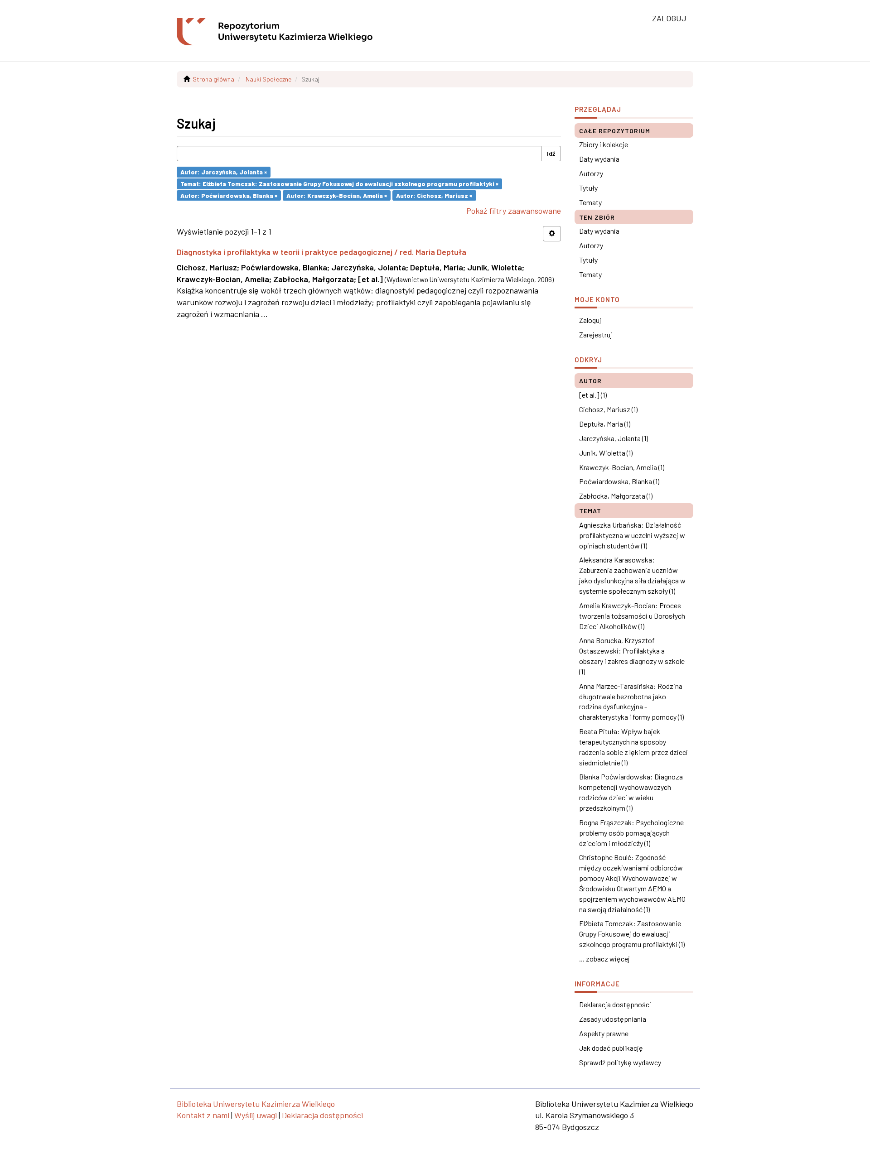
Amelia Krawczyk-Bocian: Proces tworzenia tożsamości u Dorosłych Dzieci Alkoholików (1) (632, 615)
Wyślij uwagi (255, 1115)
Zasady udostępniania (612, 1018)
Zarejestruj (595, 334)
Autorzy (591, 173)
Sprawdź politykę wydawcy (620, 1062)
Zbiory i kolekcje (603, 144)
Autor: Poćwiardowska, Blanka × (228, 195)
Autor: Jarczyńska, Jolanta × (223, 172)
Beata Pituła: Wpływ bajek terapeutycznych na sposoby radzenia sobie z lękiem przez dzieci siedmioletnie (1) (633, 747)
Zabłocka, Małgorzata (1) (615, 495)
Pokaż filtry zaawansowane (513, 211)
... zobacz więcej (604, 958)
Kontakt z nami (203, 1115)
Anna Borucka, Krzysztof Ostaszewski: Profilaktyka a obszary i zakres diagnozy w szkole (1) (632, 656)
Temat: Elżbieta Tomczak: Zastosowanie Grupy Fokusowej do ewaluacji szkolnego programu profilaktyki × (339, 183)
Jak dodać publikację (611, 1047)
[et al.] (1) (593, 394)
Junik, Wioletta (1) (606, 452)
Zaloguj (590, 320)
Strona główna (213, 79)
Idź (551, 153)
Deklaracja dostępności (615, 1004)
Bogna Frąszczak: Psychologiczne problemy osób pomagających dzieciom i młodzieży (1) (631, 832)
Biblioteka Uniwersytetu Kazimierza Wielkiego (256, 1104)
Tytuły (588, 187)
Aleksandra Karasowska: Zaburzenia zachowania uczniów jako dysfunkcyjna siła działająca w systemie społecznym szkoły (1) (632, 575)
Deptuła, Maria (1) (604, 423)
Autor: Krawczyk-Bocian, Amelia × (336, 195)
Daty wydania (599, 158)
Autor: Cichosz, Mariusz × (434, 195)
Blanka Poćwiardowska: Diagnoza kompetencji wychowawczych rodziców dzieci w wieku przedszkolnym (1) (631, 792)
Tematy (590, 202)
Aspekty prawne (603, 1033)
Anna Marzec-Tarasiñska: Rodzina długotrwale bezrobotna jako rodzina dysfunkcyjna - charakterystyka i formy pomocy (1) (631, 701)
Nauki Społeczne (268, 79)
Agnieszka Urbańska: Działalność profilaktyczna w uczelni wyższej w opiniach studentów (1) (632, 535)
